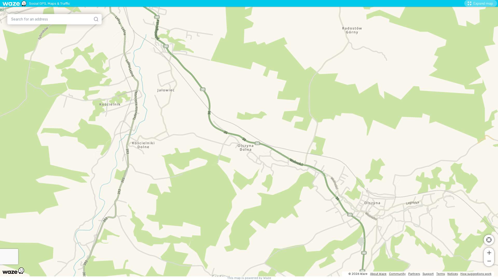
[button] (489, 252)
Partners (414, 274)
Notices (452, 274)
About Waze (378, 274)
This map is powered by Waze (249, 278)
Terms (440, 274)
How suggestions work (476, 274)
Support (428, 274)
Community (397, 274)
